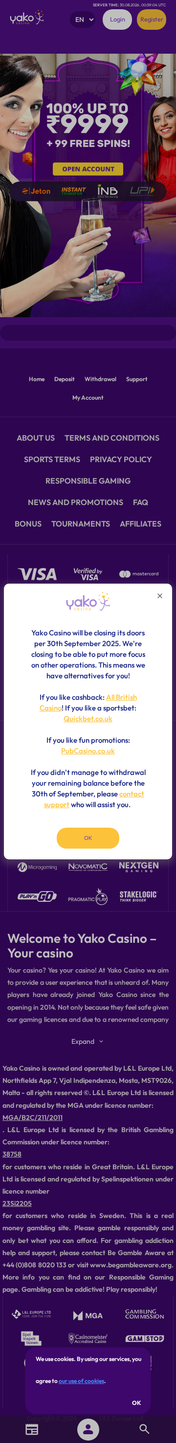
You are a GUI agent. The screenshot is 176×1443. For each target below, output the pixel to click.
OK (136, 1402)
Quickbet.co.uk (88, 718)
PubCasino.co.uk (88, 750)
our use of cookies (81, 1380)
